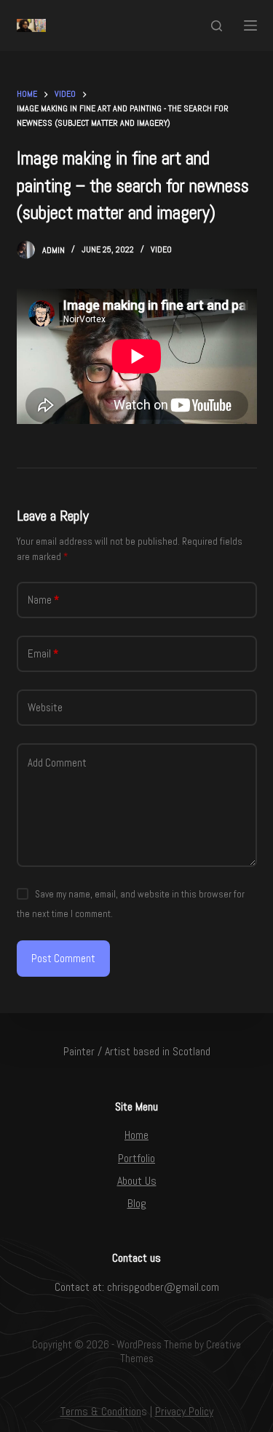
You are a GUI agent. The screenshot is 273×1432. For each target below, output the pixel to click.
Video (161, 249)
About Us (137, 1180)
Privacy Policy (184, 1411)
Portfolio (136, 1158)
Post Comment (63, 958)
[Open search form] (216, 25)
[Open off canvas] (250, 25)
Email (43, 653)
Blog (136, 1203)
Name (43, 600)
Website (45, 707)
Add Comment (57, 762)
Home (136, 1135)
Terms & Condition (100, 1411)
